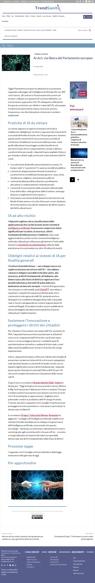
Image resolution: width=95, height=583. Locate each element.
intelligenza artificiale (19, 228)
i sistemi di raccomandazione (31, 244)
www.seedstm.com (7, 559)
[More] (78, 179)
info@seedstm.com (7, 561)
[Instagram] (92, 1)
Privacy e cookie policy (9, 570)
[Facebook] (83, 1)
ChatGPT (44, 289)
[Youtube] (89, 1)
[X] (72, 179)
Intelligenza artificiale (41, 54)
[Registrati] (78, 90)
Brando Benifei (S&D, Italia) (47, 382)
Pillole (10, 45)
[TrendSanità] (47, 8)
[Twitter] (80, 1)
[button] (85, 30)
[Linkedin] (77, 1)
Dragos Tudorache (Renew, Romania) (39, 415)
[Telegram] (86, 1)
